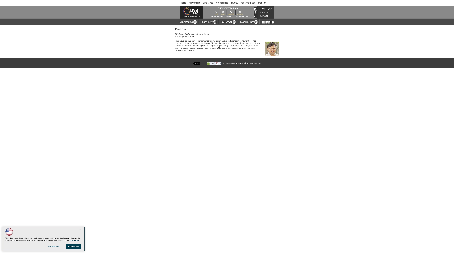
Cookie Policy (74, 240)
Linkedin (255, 16)
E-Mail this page (212, 64)
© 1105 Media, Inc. (229, 63)
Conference (222, 3)
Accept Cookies (73, 246)
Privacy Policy (240, 63)
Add (220, 63)
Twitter (255, 8)
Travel (234, 3)
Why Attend (194, 3)
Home (183, 3)
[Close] (80, 229)
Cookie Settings (53, 246)
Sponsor (262, 3)
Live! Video (208, 3)
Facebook (255, 12)
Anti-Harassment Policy (253, 63)
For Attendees (248, 3)
